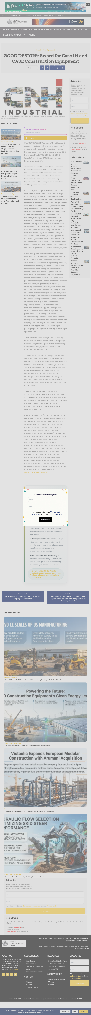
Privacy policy (55, 514)
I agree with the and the (46, 513)
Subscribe (45, 519)
